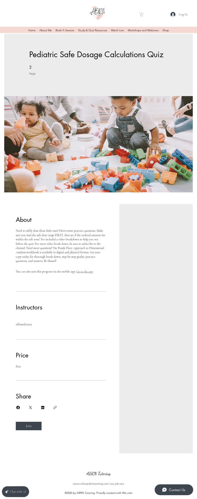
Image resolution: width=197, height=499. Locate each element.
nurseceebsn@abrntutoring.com (90, 483)
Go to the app (84, 271)
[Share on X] (30, 407)
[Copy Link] (55, 407)
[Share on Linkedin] (42, 407)
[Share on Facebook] (18, 407)
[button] (141, 14)
